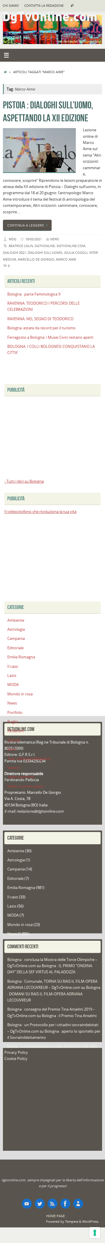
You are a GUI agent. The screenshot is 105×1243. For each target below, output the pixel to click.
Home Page (55, 1216)
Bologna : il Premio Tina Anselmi (69, 1015)
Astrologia (16, 629)
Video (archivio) (20, 776)
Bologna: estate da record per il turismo (41, 328)
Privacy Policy (16, 1052)
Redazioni (15, 730)
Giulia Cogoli (76, 252)
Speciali (13, 740)
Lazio (11, 675)
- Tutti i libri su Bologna (24, 481)
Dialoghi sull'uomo (45, 252)
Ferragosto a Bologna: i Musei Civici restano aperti (50, 337)
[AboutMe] (78, 1204)
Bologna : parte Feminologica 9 (33, 294)
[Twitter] (40, 1204)
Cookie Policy (15, 1058)
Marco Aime (66, 259)
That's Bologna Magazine (28, 758)
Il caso (12, 666)
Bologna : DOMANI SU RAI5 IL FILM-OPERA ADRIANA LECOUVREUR (53, 994)
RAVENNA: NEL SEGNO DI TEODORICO (40, 318)
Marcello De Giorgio (36, 259)
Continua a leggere (25, 225)
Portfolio (14, 712)
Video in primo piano (25, 786)
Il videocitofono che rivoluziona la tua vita (40, 511)
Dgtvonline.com (71, 246)
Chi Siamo (11, 6)
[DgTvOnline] (27, 1204)
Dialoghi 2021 (14, 252)
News (54, 239)
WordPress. (90, 1221)
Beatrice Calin (21, 246)
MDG (12, 239)
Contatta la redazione (44, 6)
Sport (12, 749)
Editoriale (15, 647)
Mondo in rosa (20, 694)
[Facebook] (65, 1204)
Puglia (12, 721)
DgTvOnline (45, 246)
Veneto (13, 767)
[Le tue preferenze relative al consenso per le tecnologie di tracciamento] (94, 1232)
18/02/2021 (33, 239)
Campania (16, 638)
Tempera (71, 1221)
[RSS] (52, 1204)
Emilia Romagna (21, 657)
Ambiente (15, 620)
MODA (13, 684)
